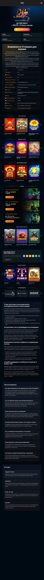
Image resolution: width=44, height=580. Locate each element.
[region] (22, 127)
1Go (22, 3)
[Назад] (3, 124)
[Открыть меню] (41, 3)
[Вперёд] (41, 124)
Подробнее (7, 259)
